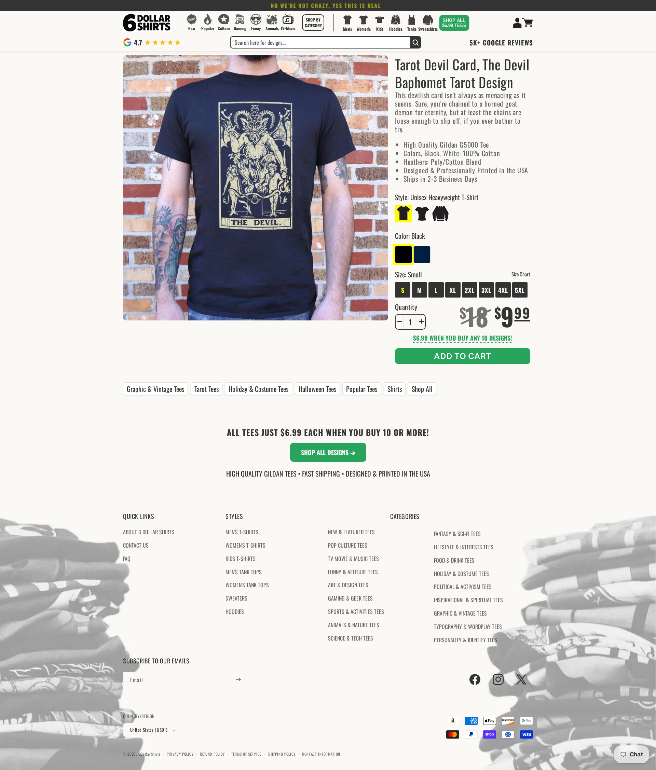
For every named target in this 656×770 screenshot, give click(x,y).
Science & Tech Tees (350, 638)
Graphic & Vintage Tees (155, 389)
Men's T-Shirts (242, 532)
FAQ (127, 558)
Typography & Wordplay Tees (468, 626)
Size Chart (520, 273)
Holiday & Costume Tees (258, 389)
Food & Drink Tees (454, 560)
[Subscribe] (238, 680)
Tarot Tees (206, 389)
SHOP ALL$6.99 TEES (454, 23)
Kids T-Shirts (241, 558)
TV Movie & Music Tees (353, 558)
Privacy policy (180, 754)
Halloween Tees (317, 389)
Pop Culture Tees (347, 545)
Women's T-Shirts (245, 545)
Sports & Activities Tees (356, 611)
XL (453, 289)
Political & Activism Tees (463, 587)
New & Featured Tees (351, 532)
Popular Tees (361, 389)
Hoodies (235, 611)
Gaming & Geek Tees (350, 598)
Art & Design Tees (348, 585)
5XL (520, 289)
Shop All (422, 389)
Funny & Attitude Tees (353, 572)
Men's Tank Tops (244, 572)
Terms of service (246, 754)
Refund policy (212, 754)
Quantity (406, 306)
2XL (470, 289)
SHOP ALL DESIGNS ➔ (328, 452)
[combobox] (320, 42)
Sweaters (236, 598)
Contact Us (136, 545)
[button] (313, 22)
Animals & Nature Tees (353, 625)
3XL (486, 289)
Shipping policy (282, 754)
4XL (503, 289)
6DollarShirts (149, 754)
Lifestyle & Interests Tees (463, 547)
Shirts (394, 389)
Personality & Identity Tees (465, 640)
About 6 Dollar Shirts (148, 532)
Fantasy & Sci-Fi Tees (457, 534)
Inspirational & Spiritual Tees (468, 600)
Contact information (321, 754)
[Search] (415, 42)
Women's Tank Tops (247, 585)
